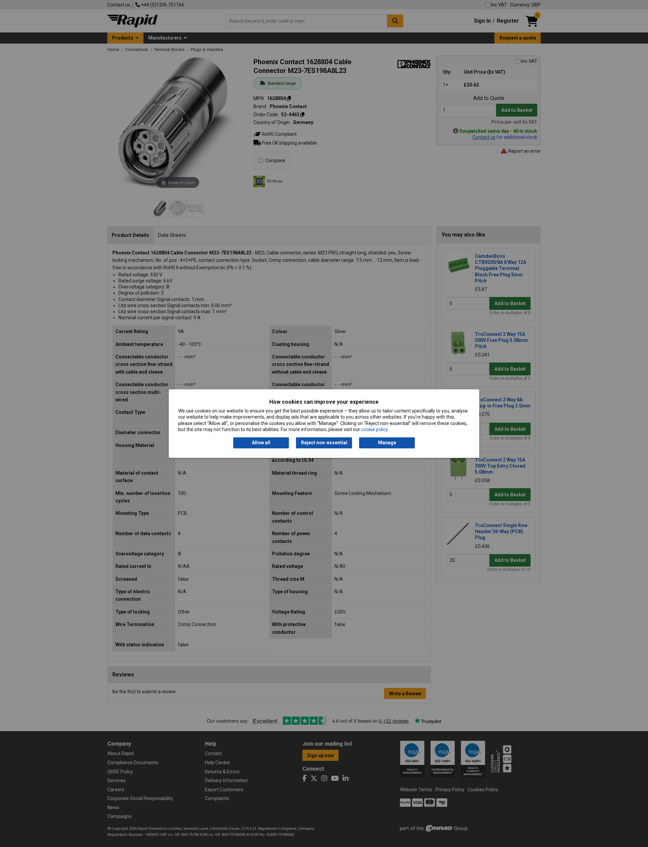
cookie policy (374, 429)
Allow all (261, 443)
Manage (387, 443)
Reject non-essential (324, 443)
